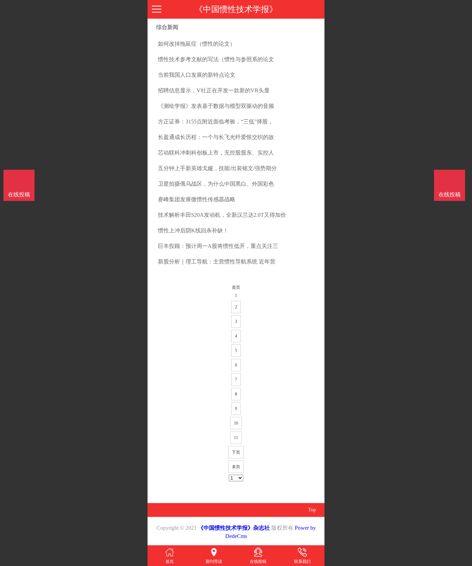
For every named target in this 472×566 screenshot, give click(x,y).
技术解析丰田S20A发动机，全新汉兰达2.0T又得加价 (222, 215)
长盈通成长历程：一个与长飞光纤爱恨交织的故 (216, 137)
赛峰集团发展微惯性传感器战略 (196, 199)
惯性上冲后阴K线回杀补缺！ (193, 230)
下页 (236, 452)
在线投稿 (449, 194)
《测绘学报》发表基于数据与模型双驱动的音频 (216, 106)
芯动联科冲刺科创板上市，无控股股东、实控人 (216, 153)
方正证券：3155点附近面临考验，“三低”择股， (215, 121)
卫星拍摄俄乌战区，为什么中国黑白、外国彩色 (216, 184)
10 (236, 423)
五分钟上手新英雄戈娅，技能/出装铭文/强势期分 (217, 168)
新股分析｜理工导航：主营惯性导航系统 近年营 (216, 262)
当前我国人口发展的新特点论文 (196, 75)
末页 (236, 466)
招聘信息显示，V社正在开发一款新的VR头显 (214, 90)
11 (236, 437)
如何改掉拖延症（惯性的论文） (196, 44)
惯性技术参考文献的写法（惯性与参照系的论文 (216, 59)
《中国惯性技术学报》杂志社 (234, 528)
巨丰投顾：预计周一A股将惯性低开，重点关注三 (218, 246)
